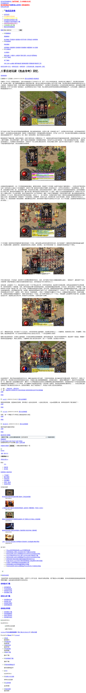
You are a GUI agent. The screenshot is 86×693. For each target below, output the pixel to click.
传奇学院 (10, 23)
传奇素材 (10, 20)
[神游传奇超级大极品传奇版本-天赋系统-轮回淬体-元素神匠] (9, 528)
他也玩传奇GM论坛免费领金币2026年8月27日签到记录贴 (24, 566)
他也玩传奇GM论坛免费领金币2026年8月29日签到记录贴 (23, 553)
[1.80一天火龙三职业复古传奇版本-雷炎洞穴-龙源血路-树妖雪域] (9, 540)
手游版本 (12, 21)
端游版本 (18, 39)
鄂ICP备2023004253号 (24, 632)
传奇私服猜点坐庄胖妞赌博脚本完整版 (17, 564)
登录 (2, 6)
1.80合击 (28, 55)
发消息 (6, 469)
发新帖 (8, 435)
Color (3, 441)
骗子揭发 (6, 477)
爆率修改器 (18, 63)
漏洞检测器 (25, 63)
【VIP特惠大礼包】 (25, 1)
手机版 (8, 632)
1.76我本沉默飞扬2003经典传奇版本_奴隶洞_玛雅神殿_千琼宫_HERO (22, 508)
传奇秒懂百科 (8, 605)
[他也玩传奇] (9, 11)
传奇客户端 (7, 601)
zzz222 (5, 399)
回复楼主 (3, 472)
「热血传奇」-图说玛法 (12, 388)
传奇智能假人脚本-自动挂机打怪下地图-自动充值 (20, 552)
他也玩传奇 (4, 66)
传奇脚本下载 (8, 612)
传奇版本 (10, 18)
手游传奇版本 (8, 589)
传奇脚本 (35, 39)
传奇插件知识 (8, 617)
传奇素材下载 (8, 592)
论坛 (9, 16)
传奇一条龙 (7, 482)
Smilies (20, 441)
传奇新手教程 (8, 603)
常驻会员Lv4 (4, 459)
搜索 (2, 30)
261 (2, 453)
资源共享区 (7, 484)
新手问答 (24, 39)
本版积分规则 (5, 445)
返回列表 (3, 435)
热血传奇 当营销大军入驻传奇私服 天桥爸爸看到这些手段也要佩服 (24, 390)
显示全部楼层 (29, 78)
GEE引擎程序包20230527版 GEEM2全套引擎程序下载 (22, 555)
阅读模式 (36, 78)
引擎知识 (29, 39)
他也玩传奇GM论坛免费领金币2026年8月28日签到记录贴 (23, 557)
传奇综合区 (15, 66)
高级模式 (3, 439)
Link (10, 441)
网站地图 (34, 632)
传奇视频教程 (8, 613)
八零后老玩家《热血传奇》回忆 (35, 66)
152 (5, 453)
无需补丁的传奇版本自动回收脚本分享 (17, 562)
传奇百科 (22, 66)
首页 (6, 14)
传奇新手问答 (8, 590)
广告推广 (6, 475)
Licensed (17, 635)
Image (7, 441)
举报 (2, 395)
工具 (9, 25)
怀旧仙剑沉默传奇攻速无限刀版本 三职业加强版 (16, 496)
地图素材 (29, 47)
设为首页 (3, 1)
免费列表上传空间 (15, 5)
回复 (2, 391)
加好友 (6, 467)
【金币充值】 (15, 1)
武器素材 (6, 47)
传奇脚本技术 (8, 599)
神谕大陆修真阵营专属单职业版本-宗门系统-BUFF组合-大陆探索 (21, 519)
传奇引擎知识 (8, 615)
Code (16, 441)
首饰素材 (18, 47)
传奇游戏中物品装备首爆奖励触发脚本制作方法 (20, 559)
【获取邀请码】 (25, 5)
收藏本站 (8, 1)
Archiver (3, 632)
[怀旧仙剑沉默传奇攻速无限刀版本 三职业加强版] (9, 495)
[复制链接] (4, 75)
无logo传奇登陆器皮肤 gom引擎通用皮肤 (18, 550)
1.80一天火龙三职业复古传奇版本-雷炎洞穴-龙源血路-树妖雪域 (20, 541)
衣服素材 (12, 47)
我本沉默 (23, 55)
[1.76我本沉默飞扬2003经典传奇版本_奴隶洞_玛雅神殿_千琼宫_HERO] (9, 506)
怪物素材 (24, 47)
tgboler (2, 450)
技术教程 (6, 39)
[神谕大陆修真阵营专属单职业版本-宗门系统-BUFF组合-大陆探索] (9, 517)
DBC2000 (7, 63)
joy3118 (5, 411)
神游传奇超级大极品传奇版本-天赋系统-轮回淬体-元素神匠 (19, 530)
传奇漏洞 (6, 480)
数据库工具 (38, 63)
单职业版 (6, 55)
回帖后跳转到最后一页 (23, 445)
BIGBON (5, 424)
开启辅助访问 (5, 3)
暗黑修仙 (34, 55)
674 (7, 453)
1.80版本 (17, 55)
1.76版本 (12, 55)
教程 (9, 27)
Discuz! (9, 635)
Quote (13, 441)
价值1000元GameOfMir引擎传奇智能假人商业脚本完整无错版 (24, 560)
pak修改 (12, 63)
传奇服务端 (7, 587)
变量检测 (31, 63)
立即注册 (6, 6)
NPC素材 (35, 47)
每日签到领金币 (5, 5)
